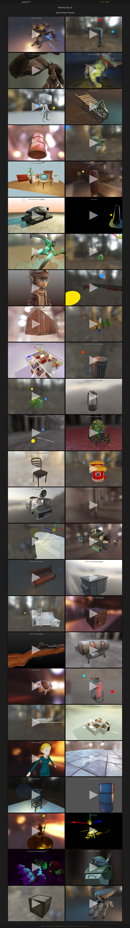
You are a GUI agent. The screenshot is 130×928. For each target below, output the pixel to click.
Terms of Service (70, 926)
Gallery (58, 926)
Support (77, 926)
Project (47, 926)
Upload (42, 926)
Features (52, 926)
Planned (63, 926)
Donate (82, 926)
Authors (87, 926)
